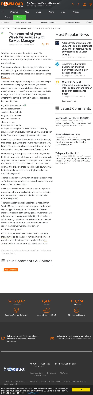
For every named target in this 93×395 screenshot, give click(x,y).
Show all (89, 22)
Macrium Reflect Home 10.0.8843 (72, 118)
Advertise (39, 366)
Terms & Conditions (65, 363)
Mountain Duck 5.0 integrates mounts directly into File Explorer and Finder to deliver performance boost (77, 88)
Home (2, 28)
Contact (45, 363)
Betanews (51, 373)
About (33, 363)
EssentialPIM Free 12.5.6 (67, 134)
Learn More (33, 392)
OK (81, 389)
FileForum (64, 373)
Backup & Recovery (48, 22)
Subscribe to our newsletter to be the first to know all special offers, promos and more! (74, 337)
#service (38, 250)
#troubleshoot (8, 253)
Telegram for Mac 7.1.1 (67, 153)
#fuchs (12, 250)
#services (46, 250)
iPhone (51, 12)
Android (76, 12)
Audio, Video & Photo (23, 22)
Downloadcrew (40, 375)
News (19, 17)
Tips (13, 28)
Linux (38, 12)
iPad (63, 12)
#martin (20, 250)
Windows (14, 12)
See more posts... (69, 101)
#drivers (5, 250)
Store (7, 17)
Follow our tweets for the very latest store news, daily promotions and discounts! (22, 339)
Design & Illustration (73, 22)
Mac (27, 12)
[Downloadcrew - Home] (12, 4)
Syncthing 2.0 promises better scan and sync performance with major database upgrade (75, 68)
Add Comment (11, 270)
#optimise (29, 250)
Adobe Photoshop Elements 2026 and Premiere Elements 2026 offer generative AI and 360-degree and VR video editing (77, 48)
